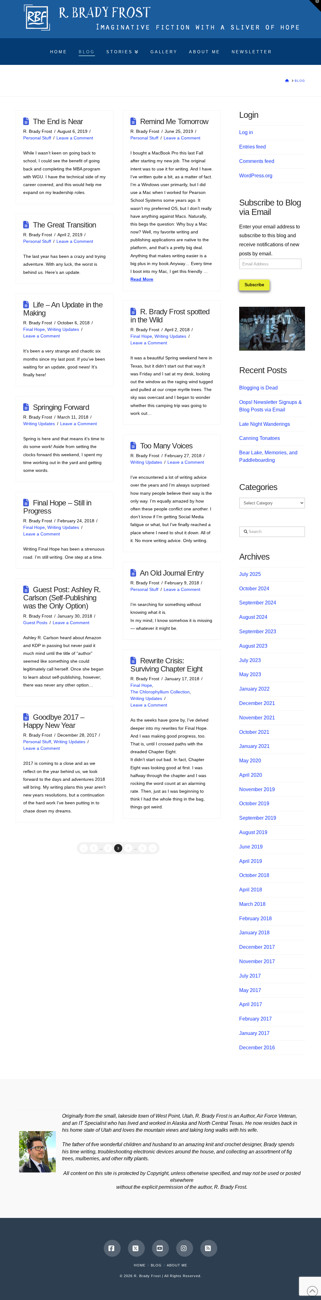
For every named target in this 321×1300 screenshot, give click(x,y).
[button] (315, 6)
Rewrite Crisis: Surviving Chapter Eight (166, 664)
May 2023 (250, 674)
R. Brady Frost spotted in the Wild (169, 315)
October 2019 (254, 803)
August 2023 (253, 646)
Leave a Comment (74, 137)
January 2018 (254, 932)
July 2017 (250, 976)
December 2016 (257, 1047)
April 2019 (250, 861)
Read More (141, 279)
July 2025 (250, 574)
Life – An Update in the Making (62, 308)
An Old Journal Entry (171, 573)
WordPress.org (255, 175)
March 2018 (252, 904)
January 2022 (254, 689)
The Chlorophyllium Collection (160, 691)
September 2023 (257, 631)
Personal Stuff (37, 137)
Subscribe (254, 284)
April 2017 (250, 1004)
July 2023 (250, 660)
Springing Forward (61, 407)
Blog (156, 1265)
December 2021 (257, 703)
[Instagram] (184, 1248)
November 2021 (257, 717)
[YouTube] (160, 1248)
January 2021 (254, 746)
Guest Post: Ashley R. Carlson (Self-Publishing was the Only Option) (62, 597)
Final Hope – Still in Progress (57, 507)
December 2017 (257, 947)
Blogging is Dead (258, 387)
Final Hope (34, 329)
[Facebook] (112, 1248)
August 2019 (253, 832)
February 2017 (255, 1018)
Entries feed (252, 146)
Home (139, 1265)
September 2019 (257, 818)
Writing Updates (63, 329)
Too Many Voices (166, 445)
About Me (177, 1265)
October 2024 (254, 588)
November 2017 (257, 961)
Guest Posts (35, 622)
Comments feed (256, 161)
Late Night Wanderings (264, 424)
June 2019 (251, 846)
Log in (246, 132)
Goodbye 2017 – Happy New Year (53, 721)
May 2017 (250, 990)
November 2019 (257, 789)
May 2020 (250, 760)
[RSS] (208, 1248)
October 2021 (254, 732)
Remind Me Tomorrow (174, 121)
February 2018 (255, 918)
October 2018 (254, 875)
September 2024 (257, 602)
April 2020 (250, 775)
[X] (136, 1248)
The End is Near (58, 121)
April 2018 (250, 889)
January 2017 (254, 1033)
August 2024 (253, 617)
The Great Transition (64, 225)
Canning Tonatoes (259, 438)
